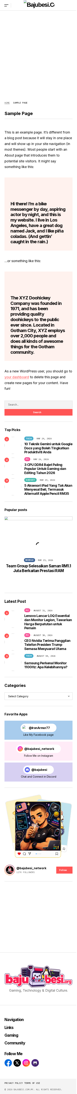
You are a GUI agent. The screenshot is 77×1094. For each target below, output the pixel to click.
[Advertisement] (38, 52)
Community (14, 1043)
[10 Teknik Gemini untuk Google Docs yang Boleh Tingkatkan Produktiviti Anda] (12, 445)
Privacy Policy (13, 1082)
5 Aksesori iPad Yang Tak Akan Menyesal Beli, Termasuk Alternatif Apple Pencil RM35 (48, 489)
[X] (17, 1063)
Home (7, 102)
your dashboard (16, 377)
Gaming (11, 1035)
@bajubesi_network (39, 749)
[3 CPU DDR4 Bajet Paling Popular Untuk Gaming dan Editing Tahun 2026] (12, 466)
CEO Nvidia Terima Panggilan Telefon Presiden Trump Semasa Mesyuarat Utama (47, 645)
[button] (6, 5)
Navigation (14, 1019)
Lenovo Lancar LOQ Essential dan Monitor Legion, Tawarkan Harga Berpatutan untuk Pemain (48, 622)
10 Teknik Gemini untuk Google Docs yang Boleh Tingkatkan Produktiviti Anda (48, 448)
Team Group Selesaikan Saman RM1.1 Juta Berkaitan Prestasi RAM (38, 568)
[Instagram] (26, 1063)
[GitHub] (35, 1063)
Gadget (30, 480)
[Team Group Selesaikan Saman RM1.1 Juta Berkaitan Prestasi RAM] (38, 535)
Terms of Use (32, 1082)
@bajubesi (39, 770)
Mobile (29, 560)
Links (9, 1027)
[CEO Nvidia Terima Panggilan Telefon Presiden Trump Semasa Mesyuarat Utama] (12, 642)
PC (27, 459)
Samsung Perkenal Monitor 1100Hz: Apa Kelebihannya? (45, 665)
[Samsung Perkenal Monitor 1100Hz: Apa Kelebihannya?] (12, 662)
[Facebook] (8, 1063)
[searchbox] (38, 404)
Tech (29, 438)
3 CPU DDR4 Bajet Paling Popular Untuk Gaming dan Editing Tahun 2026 (45, 469)
